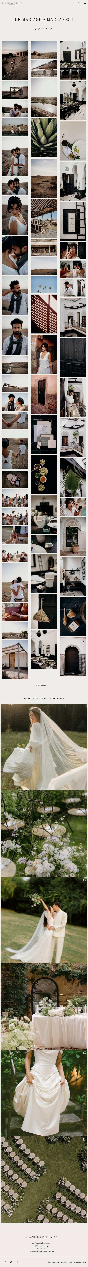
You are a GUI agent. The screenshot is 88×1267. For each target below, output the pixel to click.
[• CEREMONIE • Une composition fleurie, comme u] (44, 833)
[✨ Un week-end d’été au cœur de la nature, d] (44, 920)
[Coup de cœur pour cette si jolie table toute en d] (44, 1006)
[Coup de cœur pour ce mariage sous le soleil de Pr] (44, 1093)
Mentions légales (77, 1262)
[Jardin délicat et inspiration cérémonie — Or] (44, 1179)
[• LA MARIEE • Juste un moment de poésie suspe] (44, 747)
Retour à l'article (43, 685)
